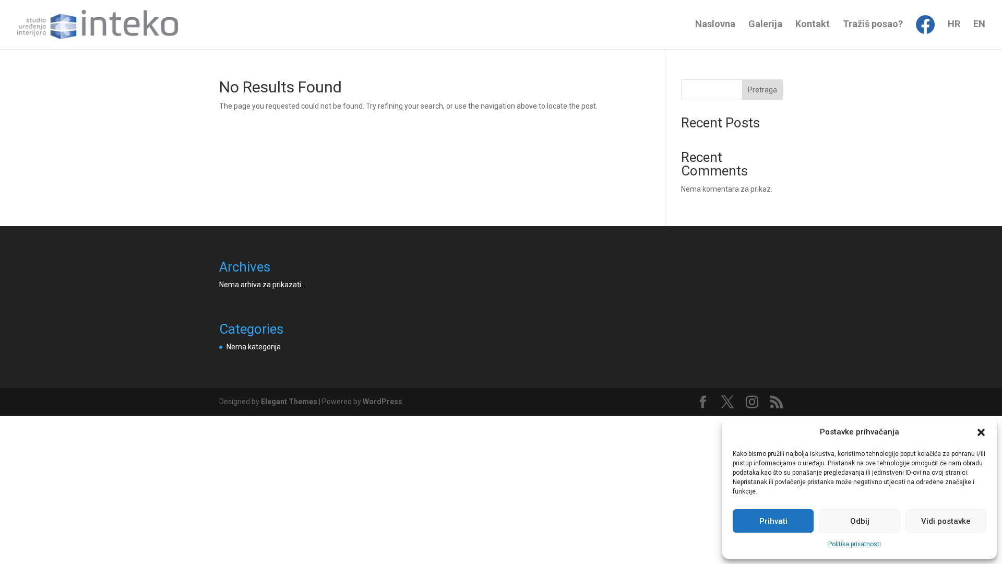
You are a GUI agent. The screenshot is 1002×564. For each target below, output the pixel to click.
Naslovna (715, 24)
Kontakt (812, 24)
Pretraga (762, 90)
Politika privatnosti (854, 544)
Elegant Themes (289, 401)
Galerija (765, 24)
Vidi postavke (946, 521)
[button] (981, 432)
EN (979, 24)
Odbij (859, 521)
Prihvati (773, 521)
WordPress (382, 401)
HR (954, 24)
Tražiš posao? (873, 24)
